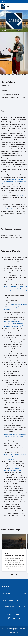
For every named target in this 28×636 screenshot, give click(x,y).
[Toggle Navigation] (25, 6)
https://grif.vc (20, 195)
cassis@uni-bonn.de (14, 614)
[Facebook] (14, 622)
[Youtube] (14, 618)
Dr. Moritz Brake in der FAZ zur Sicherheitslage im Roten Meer (14, 554)
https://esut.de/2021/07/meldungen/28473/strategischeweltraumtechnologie (15, 435)
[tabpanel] (14, 21)
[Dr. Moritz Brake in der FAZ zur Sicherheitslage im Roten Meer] (23, 569)
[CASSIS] (3, 6)
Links (5, 586)
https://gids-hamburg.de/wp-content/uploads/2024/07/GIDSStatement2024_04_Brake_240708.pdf (15, 324)
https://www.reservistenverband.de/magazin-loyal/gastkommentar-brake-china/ (15, 307)
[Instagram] (18, 618)
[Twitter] (9, 618)
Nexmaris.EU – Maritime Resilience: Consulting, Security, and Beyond (13, 180)
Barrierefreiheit (13, 632)
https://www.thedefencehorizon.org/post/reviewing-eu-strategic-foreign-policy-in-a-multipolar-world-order (15, 457)
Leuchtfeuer (6, 209)
